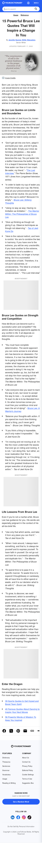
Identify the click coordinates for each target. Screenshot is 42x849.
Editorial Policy (27, 770)
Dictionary (6, 757)
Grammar (5, 770)
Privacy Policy (27, 766)
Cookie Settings (28, 774)
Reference (25, 15)
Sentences (6, 766)
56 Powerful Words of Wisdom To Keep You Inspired (20, 718)
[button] (28, 2)
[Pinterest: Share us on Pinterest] (18, 731)
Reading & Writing (9, 783)
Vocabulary (6, 774)
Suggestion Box (28, 783)
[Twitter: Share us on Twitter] (11, 731)
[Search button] (35, 9)
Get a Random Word (21, 802)
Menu (36, 3)
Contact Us (26, 762)
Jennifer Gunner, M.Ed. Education (22, 40)
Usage (15, 15)
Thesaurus (6, 762)
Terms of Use (27, 779)
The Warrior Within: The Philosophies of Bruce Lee (22, 214)
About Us (25, 757)
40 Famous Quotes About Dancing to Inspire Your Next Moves (22, 710)
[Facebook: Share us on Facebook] (4, 731)
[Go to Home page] (12, 2)
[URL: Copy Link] (32, 731)
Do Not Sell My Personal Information (21, 826)
